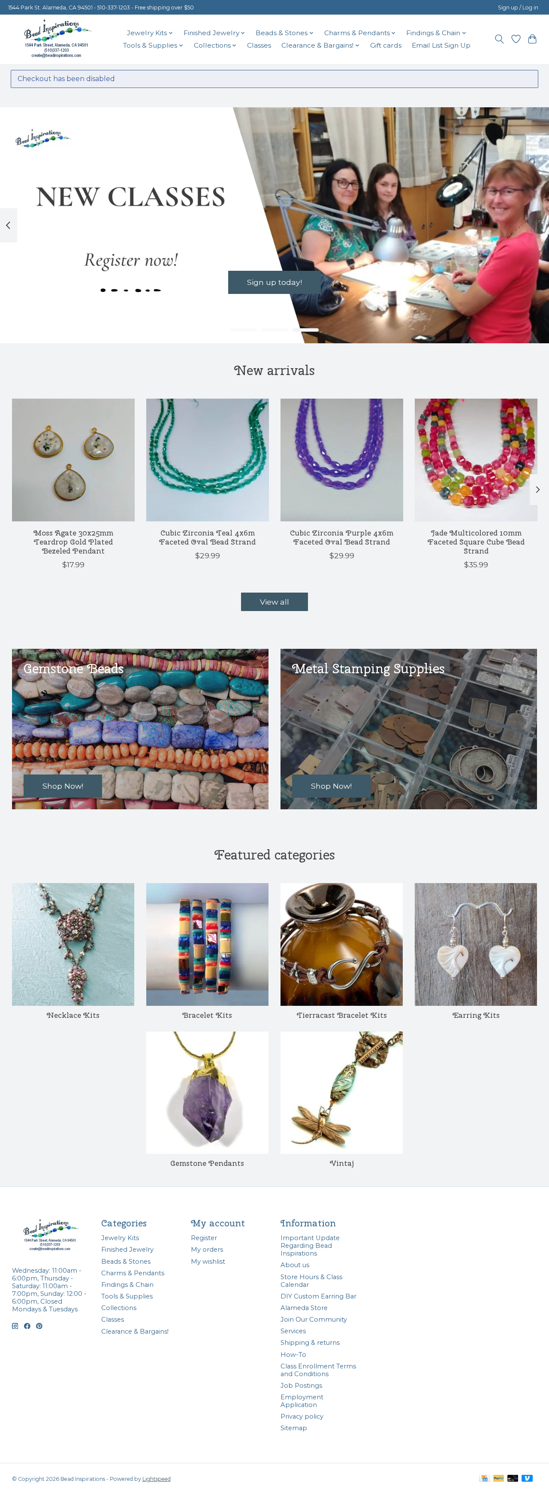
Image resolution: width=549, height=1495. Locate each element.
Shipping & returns (310, 1343)
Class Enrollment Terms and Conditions (318, 1370)
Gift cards (385, 45)
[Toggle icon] (499, 39)
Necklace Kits (73, 1015)
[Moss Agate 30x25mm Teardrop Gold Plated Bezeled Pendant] (73, 460)
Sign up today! (274, 282)
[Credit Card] (484, 1479)
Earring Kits (476, 1015)
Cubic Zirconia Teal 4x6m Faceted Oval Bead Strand (207, 537)
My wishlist (208, 1261)
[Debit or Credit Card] (513, 1479)
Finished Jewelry (127, 1249)
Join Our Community (314, 1319)
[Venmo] (527, 1479)
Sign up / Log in (518, 7)
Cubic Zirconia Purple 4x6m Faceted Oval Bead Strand (341, 537)
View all (274, 601)
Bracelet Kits (207, 1015)
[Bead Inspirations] (57, 39)
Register (204, 1238)
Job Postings (301, 1385)
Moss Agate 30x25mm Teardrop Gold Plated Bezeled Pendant (73, 542)
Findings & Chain (127, 1285)
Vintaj (342, 1163)
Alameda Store (304, 1308)
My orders (207, 1249)
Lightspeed (156, 1479)
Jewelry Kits (120, 1238)
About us (295, 1265)
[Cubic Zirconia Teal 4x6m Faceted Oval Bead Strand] (207, 460)
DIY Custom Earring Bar (318, 1296)
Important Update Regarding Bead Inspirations (310, 1245)
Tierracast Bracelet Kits (342, 1015)
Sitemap (294, 1428)
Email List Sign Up (441, 45)
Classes (259, 45)
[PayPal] (498, 1479)
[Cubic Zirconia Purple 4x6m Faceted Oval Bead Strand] (342, 460)
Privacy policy (302, 1416)
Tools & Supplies (127, 1296)
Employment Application (302, 1401)
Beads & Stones (126, 1261)
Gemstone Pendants (207, 1163)
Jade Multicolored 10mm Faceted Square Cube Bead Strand (476, 542)
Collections (118, 1308)
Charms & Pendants (132, 1273)
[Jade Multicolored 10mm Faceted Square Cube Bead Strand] (476, 460)
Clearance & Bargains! (135, 1331)
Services (293, 1331)
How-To (293, 1355)
